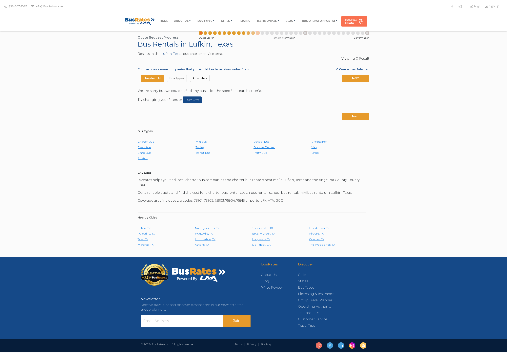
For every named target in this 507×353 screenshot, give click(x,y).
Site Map (265, 344)
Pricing (245, 21)
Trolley (200, 147)
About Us (181, 21)
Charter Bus (146, 141)
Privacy (251, 344)
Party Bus (260, 153)
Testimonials (267, 21)
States (303, 281)
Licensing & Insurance (316, 294)
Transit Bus (203, 153)
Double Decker (264, 147)
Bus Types (204, 21)
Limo (315, 153)
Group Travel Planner (315, 300)
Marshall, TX (145, 244)
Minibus (201, 141)
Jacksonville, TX (262, 228)
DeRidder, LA (261, 244)
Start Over (192, 100)
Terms (239, 344)
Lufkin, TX (144, 228)
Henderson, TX (319, 228)
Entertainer (319, 141)
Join (236, 321)
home (164, 21)
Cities (225, 21)
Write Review (272, 287)
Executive (144, 147)
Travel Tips (306, 325)
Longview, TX (261, 239)
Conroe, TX (316, 239)
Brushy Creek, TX (263, 233)
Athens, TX (202, 244)
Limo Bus (144, 153)
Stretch (143, 158)
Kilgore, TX (316, 233)
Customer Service (312, 319)
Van (314, 147)
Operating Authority (314, 306)
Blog (289, 21)
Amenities (200, 78)
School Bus (261, 141)
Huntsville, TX (204, 233)
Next (355, 78)
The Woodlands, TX (322, 244)
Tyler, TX (143, 239)
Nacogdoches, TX (207, 228)
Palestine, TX (146, 233)
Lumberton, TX (205, 239)
